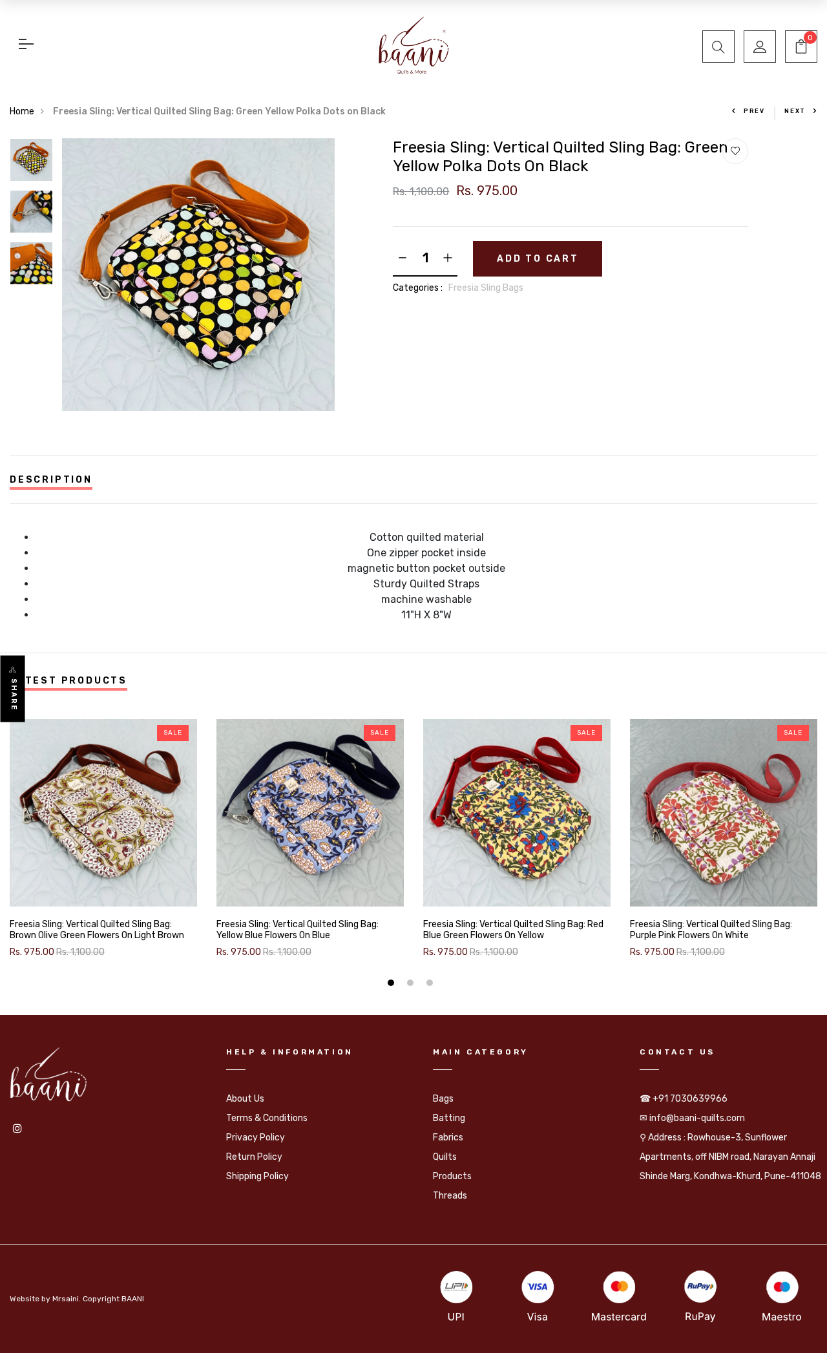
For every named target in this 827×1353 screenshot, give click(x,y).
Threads (450, 1195)
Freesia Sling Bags (485, 287)
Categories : (418, 287)
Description (51, 479)
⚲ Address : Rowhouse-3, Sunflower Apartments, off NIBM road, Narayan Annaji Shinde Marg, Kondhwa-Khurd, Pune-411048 (730, 1157)
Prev (754, 111)
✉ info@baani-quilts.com (692, 1118)
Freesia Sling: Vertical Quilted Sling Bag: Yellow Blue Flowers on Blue (297, 930)
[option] (31, 164)
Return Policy (254, 1156)
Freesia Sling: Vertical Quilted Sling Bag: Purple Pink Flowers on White (711, 930)
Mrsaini (65, 1298)
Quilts (445, 1156)
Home (22, 111)
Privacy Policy (255, 1137)
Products (452, 1176)
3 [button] (431, 984)
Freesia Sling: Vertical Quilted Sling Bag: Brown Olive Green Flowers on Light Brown (97, 930)
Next (795, 111)
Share (14, 694)
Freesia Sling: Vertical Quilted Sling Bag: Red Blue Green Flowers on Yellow (513, 930)
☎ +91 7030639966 (684, 1098)
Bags (443, 1098)
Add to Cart (538, 258)
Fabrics (448, 1137)
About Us (245, 1098)
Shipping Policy (257, 1176)
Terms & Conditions (267, 1118)
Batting (449, 1118)
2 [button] (412, 984)
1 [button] (392, 984)
